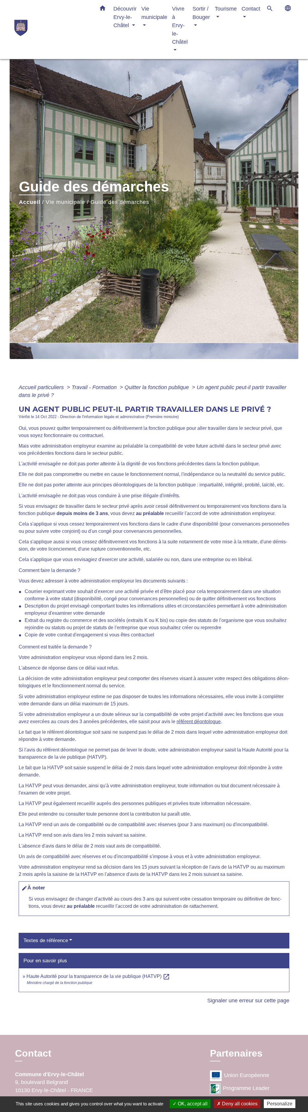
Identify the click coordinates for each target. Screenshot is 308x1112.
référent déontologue (199, 721)
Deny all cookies (239, 1103)
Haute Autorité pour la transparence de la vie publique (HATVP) (98, 976)
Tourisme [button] (226, 8)
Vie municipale (65, 202)
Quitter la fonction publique (157, 387)
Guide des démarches (120, 202)
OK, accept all (192, 1103)
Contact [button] (251, 8)
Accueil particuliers (42, 387)
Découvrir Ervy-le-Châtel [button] (125, 16)
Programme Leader (246, 1088)
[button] (102, 9)
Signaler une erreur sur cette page (248, 1001)
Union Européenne (246, 1075)
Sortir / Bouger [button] (201, 12)
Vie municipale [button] (154, 12)
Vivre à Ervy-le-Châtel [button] (180, 25)
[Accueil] (51, 29)
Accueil (29, 202)
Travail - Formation (95, 387)
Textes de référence (45, 940)
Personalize (279, 1103)
